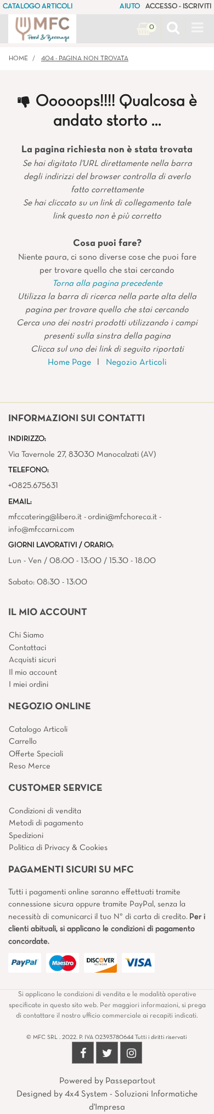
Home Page (69, 362)
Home (18, 58)
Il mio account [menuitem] (33, 672)
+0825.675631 (33, 486)
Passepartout (130, 1081)
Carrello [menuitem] (23, 741)
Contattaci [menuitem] (27, 648)
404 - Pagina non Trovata (84, 58)
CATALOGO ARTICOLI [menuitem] (37, 6)
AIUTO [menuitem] (130, 6)
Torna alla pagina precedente (107, 284)
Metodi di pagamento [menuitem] (46, 823)
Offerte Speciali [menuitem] (36, 754)
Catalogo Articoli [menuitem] (38, 729)
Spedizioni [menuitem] (26, 836)
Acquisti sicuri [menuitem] (32, 660)
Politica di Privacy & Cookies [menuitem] (58, 848)
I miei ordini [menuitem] (28, 684)
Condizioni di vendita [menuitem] (45, 811)
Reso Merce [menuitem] (29, 766)
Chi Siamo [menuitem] (26, 635)
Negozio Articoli (136, 362)
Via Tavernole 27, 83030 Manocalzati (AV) (82, 454)
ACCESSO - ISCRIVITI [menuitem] (178, 6)
